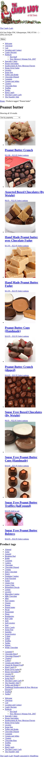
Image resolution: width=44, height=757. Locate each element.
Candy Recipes (11, 52)
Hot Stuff (13, 57)
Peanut (7, 605)
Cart (6, 48)
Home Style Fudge (12, 68)
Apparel (8, 554)
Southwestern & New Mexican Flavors (20, 66)
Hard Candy (9, 92)
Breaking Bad (10, 556)
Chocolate (9, 565)
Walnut (7, 645)
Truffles (8, 88)
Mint (7, 598)
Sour (7, 625)
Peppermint (9, 612)
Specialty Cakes (11, 61)
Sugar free (9, 72)
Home (2, 101)
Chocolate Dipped (12, 77)
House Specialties (12, 63)
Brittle (7, 558)
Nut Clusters (10, 601)
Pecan (7, 610)
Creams (8, 569)
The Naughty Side (12, 97)
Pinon (7, 614)
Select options (23, 155)
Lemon (7, 590)
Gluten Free (9, 583)
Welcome (8, 43)
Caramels (8, 79)
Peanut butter (10, 607)
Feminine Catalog (12, 576)
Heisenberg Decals (12, 587)
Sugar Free (9, 630)
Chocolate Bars (11, 86)
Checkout (8, 46)
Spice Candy (10, 627)
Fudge (7, 581)
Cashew (8, 563)
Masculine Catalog (12, 594)
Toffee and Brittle (11, 75)
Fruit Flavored (10, 578)
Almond (8, 549)
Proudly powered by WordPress (26, 756)
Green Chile (9, 585)
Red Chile (9, 618)
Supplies (8, 632)
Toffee (7, 639)
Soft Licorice (10, 623)
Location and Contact (13, 50)
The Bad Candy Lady (13, 95)
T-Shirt (7, 636)
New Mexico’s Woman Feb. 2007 (23, 59)
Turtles (7, 90)
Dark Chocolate (11, 572)
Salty (7, 621)
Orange (8, 603)
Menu (3, 39)
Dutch (7, 574)
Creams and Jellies (12, 81)
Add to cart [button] (15, 511)
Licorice (8, 70)
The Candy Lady (6, 28)
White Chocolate (11, 647)
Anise (7, 552)
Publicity (8, 55)
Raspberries (9, 616)
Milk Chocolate (11, 596)
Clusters (8, 84)
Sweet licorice (10, 634)
